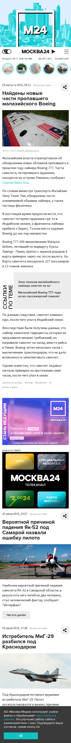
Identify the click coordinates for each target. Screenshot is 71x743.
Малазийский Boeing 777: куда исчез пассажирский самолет (39, 294)
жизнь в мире (10, 387)
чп (50, 382)
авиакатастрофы (12, 382)
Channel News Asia (15, 182)
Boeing (29, 382)
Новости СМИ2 (11, 450)
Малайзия (40, 382)
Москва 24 (35, 52)
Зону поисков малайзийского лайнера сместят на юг (39, 284)
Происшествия (42, 85)
